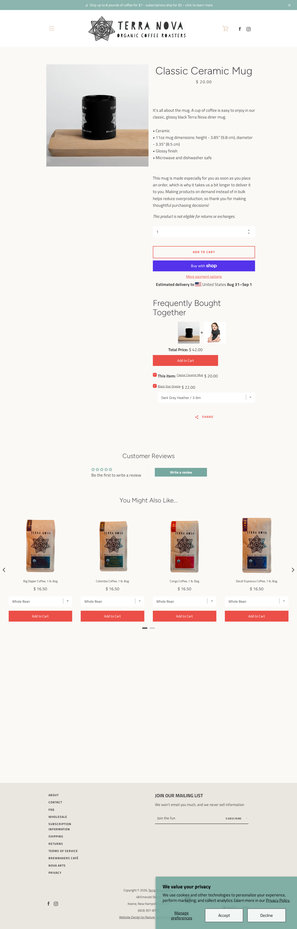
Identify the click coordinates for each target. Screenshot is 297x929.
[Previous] (4, 569)
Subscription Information (59, 826)
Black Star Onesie (169, 386)
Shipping (55, 836)
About (53, 795)
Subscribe (234, 818)
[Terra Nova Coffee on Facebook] (240, 28)
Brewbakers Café (63, 858)
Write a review (181, 472)
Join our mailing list (179, 795)
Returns (55, 843)
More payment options (204, 276)
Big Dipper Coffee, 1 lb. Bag (40, 581)
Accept (224, 915)
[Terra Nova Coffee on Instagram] (248, 28)
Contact (55, 802)
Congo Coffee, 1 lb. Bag (184, 581)
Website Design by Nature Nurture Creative (148, 917)
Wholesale (57, 816)
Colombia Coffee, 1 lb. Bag (112, 581)
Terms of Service (63, 851)
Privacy (55, 872)
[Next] (292, 569)
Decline (266, 915)
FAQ (51, 809)
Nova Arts (57, 865)
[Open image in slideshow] (97, 115)
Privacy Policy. (278, 900)
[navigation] (51, 28)
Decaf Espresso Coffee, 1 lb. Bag (256, 581)
